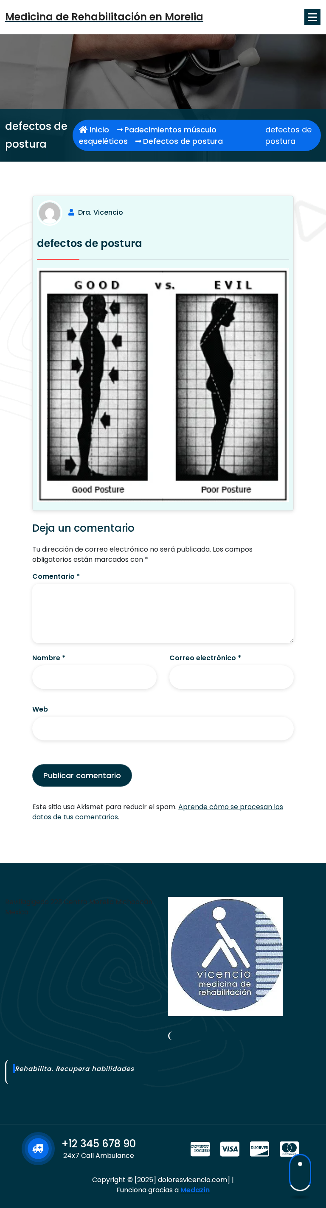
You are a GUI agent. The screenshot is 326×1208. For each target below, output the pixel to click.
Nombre (48, 658)
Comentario (56, 576)
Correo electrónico (205, 658)
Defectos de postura (183, 141)
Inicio (98, 129)
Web (40, 709)
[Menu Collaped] (312, 16)
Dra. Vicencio (100, 212)
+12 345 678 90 (99, 1144)
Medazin (195, 1190)
